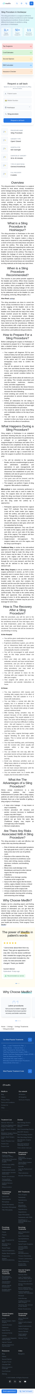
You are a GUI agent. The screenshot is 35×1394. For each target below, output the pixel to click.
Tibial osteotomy (23, 1173)
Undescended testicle (8, 1170)
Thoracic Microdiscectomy (23, 1252)
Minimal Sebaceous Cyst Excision (8, 1345)
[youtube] (25, 1381)
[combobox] (18, 107)
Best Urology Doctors (24, 1122)
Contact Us (4, 1105)
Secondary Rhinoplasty (9, 1207)
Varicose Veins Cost (7, 1122)
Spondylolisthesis (23, 1238)
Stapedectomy (22, 1209)
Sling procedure (7, 1187)
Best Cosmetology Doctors (26, 1129)
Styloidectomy (22, 1200)
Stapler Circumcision (8, 1176)
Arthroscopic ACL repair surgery (13, 1058)
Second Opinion (7, 1359)
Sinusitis (20, 1202)
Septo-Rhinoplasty (24, 1214)
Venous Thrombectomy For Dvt (25, 1284)
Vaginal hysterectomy (24, 1326)
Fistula (4, 1232)
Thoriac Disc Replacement (22, 1264)
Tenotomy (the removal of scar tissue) (25, 1305)
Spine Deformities (23, 1236)
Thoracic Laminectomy (25, 1258)
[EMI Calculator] (17, 65)
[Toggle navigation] (31, 3)
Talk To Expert (27, 1391)
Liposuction (5, 1196)
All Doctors (22, 1094)
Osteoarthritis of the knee (11, 1063)
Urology (10, 1026)
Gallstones (5, 1327)
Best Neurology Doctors (25, 1137)
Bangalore (21, 1353)
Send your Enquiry (24, 1099)
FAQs (3, 1107)
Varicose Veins (19, 1048)
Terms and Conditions (8, 1102)
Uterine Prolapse (23, 1328)
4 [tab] (20, 1020)
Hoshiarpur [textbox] (11, 107)
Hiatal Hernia (6, 1330)
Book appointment (9, 1391)
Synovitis (21, 1166)
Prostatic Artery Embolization (6, 1290)
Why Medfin (4, 1110)
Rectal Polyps (6, 1248)
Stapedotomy (22, 1212)
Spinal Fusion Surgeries (25, 1244)
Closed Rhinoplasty (8, 1204)
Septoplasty (21, 1197)
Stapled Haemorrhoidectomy (8, 1259)
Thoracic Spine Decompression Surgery (23, 1248)
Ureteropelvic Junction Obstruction (9, 1173)
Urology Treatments (21, 1026)
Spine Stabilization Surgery (24, 1232)
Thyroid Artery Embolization (6, 1282)
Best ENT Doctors (23, 1132)
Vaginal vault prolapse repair (25, 1322)
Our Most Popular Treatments (13, 1039)
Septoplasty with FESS (25, 1217)
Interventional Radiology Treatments (6, 1271)
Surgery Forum (6, 1361)
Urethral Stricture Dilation (7, 1183)
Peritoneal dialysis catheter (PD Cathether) (25, 1292)
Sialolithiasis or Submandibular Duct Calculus (24, 1221)
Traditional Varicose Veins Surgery (24, 1301)
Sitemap (4, 1373)
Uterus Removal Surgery (23, 1318)
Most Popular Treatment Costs (13, 1071)
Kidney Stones (8, 1048)
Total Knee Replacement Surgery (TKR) (16, 1052)
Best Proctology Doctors (25, 1134)
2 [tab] (17, 983)
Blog (2, 1094)
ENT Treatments (24, 1192)
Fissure (4, 1234)
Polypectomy (6, 1256)
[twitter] (15, 1381)
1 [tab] (16, 983)
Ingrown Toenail (7, 1342)
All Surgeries (22, 1097)
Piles (5, 1045)
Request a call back (17, 120)
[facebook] (10, 1381)
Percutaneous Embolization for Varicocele (7, 1278)
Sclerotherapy (22, 1298)
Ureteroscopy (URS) (8, 1164)
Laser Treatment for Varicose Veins (14, 1050)
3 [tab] (18, 983)
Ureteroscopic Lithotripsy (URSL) (7, 1156)
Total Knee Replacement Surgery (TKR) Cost (8, 1126)
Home (3, 1026)
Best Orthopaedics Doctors (23, 1126)
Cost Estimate (6, 1371)
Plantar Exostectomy (24, 1309)
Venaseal (21, 1295)
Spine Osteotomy (23, 1261)
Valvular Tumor (23, 1338)
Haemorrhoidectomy (8, 1250)
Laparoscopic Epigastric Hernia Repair (9, 1339)
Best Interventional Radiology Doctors (23, 1144)
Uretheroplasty (6, 1167)
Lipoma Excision (7, 1325)
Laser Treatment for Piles (16, 1045)
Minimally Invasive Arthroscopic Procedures (17, 1061)
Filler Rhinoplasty (7, 1210)
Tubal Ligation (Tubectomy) (22, 1334)
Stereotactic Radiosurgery (22, 1206)
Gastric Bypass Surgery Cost (8, 1129)
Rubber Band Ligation (8, 1253)
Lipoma (4, 1335)
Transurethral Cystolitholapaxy (7, 1179)
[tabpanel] (17, 959)
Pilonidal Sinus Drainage (6, 1244)
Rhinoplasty (5, 1201)
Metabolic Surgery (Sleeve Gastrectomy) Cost (9, 1133)
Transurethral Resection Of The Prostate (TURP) (9, 1161)
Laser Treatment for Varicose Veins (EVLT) (25, 1278)
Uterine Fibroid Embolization (6, 1286)
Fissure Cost (5, 1146)
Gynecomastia (6, 1199)
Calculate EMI (6, 1364)
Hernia (4, 1318)
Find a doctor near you (25, 1147)
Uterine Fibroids (23, 1331)
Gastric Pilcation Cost (7, 1141)
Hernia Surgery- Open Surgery (9, 1321)
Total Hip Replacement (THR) (13, 1056)
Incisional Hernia (7, 1333)
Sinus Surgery (22, 1194)
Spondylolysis (22, 1241)
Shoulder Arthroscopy (25, 1175)
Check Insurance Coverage (7, 1367)
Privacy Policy (5, 1099)
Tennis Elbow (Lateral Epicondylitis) (25, 1163)
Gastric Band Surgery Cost (7, 1137)
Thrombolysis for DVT (25, 1281)
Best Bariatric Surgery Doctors (24, 1140)
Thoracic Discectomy (24, 1256)
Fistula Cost (4, 1143)
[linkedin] (20, 1381)
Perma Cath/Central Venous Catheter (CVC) (25, 1288)
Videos (3, 1097)
